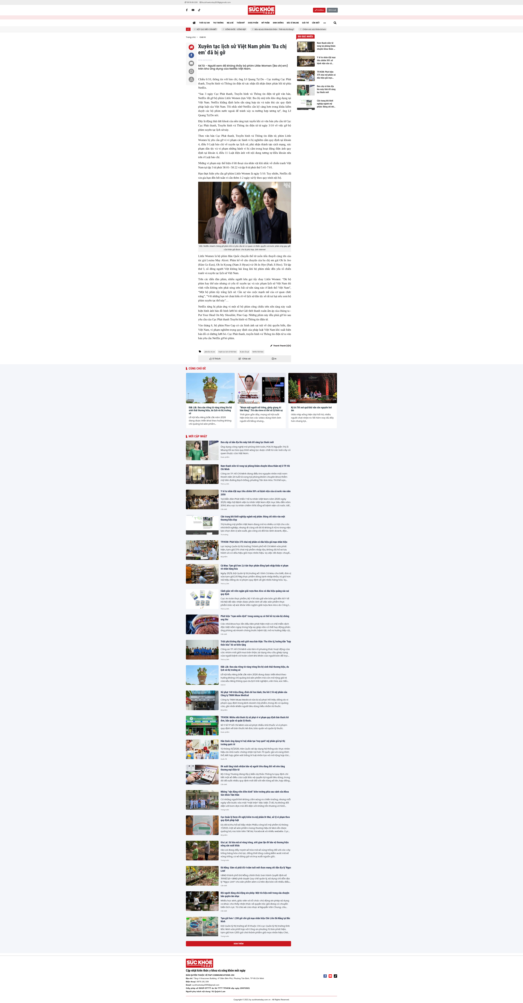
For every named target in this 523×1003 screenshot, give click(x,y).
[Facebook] (187, 10)
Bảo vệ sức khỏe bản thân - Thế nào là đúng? (252, 29)
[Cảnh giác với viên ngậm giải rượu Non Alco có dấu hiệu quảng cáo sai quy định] (202, 599)
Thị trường (224, 535)
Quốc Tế (224, 759)
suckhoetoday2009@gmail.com (205, 985)
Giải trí (190, 401)
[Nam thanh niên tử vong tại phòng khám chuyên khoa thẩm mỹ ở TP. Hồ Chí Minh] (202, 474)
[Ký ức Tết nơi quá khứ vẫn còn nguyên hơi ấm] (312, 388)
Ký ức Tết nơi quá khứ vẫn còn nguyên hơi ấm (311, 409)
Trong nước (225, 810)
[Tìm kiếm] (335, 22)
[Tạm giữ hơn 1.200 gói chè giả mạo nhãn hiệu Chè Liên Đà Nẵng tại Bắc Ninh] (202, 926)
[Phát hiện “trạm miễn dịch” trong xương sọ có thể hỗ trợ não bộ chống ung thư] (202, 624)
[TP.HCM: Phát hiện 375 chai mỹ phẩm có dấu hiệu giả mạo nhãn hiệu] (202, 550)
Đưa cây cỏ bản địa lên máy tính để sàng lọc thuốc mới (247, 442)
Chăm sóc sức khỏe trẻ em (292, 29)
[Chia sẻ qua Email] (191, 63)
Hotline (320, 10)
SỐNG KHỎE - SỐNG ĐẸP (213, 29)
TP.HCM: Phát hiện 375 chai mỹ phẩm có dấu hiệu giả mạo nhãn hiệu (254, 541)
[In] (191, 71)
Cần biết (224, 509)
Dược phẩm (225, 457)
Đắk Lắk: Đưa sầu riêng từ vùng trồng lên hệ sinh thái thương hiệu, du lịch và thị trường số (210, 410)
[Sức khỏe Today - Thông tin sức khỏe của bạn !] (261, 10)
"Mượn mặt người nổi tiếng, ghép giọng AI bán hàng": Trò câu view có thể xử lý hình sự (261, 409)
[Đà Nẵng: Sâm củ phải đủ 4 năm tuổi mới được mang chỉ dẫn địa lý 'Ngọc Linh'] (202, 876)
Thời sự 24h (225, 484)
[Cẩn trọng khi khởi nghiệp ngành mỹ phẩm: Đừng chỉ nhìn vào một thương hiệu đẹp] (202, 525)
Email (333, 10)
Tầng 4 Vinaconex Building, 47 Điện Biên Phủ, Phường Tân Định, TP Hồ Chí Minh (229, 978)
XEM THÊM (239, 943)
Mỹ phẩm (224, 557)
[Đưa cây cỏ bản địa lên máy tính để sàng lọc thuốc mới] (202, 450)
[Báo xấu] (191, 79)
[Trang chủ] (194, 22)
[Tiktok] (199, 10)
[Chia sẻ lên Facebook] (191, 55)
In (275, 358)
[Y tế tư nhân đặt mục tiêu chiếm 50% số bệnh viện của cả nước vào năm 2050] (202, 499)
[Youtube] (193, 10)
